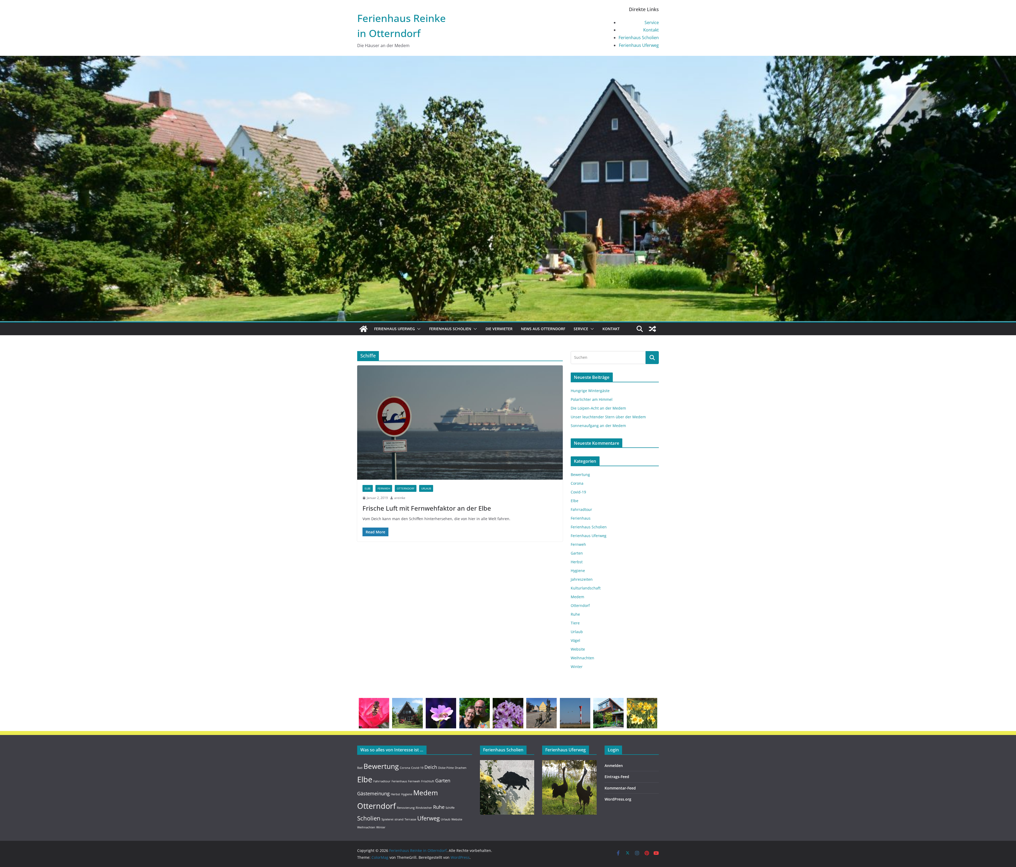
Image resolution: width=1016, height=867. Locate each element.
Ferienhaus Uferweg (639, 45)
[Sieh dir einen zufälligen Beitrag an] (652, 329)
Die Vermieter (499, 328)
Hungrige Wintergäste (590, 390)
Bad (359, 768)
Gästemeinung (373, 793)
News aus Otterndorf (543, 328)
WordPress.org (618, 799)
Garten (577, 553)
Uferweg (428, 818)
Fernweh (384, 488)
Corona (577, 483)
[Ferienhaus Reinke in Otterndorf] (508, 59)
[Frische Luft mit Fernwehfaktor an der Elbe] (460, 422)
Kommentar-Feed (620, 788)
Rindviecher (424, 808)
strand (398, 819)
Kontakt (651, 30)
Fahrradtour (581, 509)
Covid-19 (578, 491)
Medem (577, 596)
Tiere (575, 622)
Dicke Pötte (446, 768)
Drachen (460, 768)
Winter (577, 666)
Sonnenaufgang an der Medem (598, 425)
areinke (399, 498)
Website (578, 649)
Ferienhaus (581, 518)
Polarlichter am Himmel (592, 399)
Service (652, 22)
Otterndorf (405, 488)
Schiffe (450, 808)
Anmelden (614, 765)
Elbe (368, 488)
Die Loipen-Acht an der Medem (598, 408)
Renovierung (406, 808)
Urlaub (426, 488)
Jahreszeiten (582, 579)
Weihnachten (582, 657)
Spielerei (387, 819)
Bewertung (580, 474)
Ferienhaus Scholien (639, 37)
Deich (430, 767)
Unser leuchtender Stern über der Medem (608, 416)
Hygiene (578, 570)
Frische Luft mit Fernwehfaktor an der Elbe (426, 508)
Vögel (575, 640)
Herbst (577, 561)
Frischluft (427, 781)
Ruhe (575, 614)
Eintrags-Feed (617, 776)
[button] (418, 329)
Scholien (368, 818)
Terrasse (410, 819)
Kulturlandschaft (586, 588)
